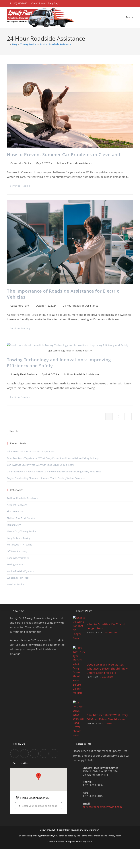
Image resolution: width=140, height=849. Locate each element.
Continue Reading (23, 186)
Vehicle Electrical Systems (20, 571)
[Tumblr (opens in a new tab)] (119, 3)
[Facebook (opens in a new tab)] (115, 3)
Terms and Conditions (92, 835)
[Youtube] (44, 753)
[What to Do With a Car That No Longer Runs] (79, 628)
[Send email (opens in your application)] (131, 3)
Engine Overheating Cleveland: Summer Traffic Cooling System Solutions (46, 478)
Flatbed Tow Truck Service (21, 518)
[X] (14, 753)
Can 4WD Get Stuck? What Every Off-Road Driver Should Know (40, 464)
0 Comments (111, 632)
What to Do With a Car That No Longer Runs (31, 451)
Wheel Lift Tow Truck (18, 577)
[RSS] (54, 753)
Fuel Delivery (14, 524)
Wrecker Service (15, 584)
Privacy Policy (114, 835)
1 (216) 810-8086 (18, 3)
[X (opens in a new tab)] (111, 3)
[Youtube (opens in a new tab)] (124, 3)
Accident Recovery (17, 504)
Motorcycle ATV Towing (19, 544)
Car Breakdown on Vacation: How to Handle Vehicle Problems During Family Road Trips (54, 471)
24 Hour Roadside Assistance (55, 44)
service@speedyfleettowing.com (102, 807)
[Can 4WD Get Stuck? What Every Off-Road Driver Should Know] (79, 719)
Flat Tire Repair (15, 511)
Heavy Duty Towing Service (21, 531)
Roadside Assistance (18, 558)
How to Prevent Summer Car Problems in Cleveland (63, 154)
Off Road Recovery (17, 551)
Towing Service (15, 564)
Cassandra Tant (19, 163)
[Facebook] (24, 753)
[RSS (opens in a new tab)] (128, 3)
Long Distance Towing (18, 538)
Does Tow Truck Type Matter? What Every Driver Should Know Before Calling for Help (52, 458)
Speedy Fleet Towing (22, 374)
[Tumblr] (34, 753)
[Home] (8, 44)
